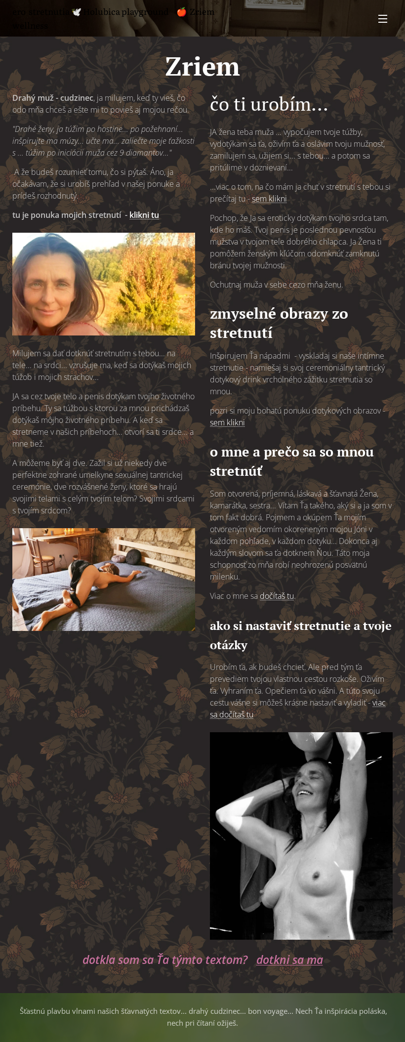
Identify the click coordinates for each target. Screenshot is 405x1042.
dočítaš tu (277, 595)
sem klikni (269, 198)
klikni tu (144, 214)
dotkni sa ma (289, 959)
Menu (383, 18)
